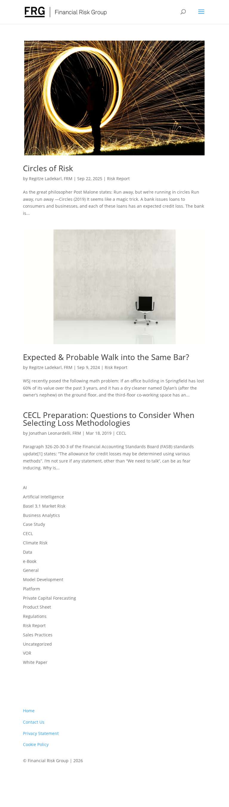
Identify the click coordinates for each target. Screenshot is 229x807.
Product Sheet (37, 607)
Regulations (35, 616)
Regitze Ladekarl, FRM (50, 178)
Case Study (34, 524)
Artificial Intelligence (43, 497)
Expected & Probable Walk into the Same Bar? (106, 357)
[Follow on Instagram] (201, 778)
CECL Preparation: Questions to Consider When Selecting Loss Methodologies (108, 419)
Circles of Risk (48, 168)
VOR (27, 653)
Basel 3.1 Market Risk (44, 506)
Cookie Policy (36, 744)
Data (27, 552)
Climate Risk (35, 543)
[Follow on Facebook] (160, 778)
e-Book (29, 561)
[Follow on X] (174, 778)
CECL (121, 433)
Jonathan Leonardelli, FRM (55, 433)
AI (25, 487)
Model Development (43, 579)
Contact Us (33, 722)
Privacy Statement (41, 733)
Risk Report (118, 178)
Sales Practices (37, 635)
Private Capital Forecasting (49, 598)
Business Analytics (41, 515)
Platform (31, 589)
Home (29, 710)
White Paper (35, 662)
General (31, 570)
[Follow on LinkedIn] (187, 778)
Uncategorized (37, 644)
